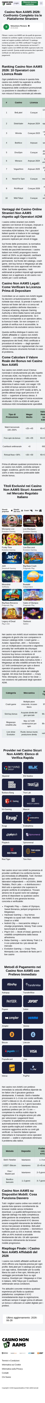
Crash (26, 510)
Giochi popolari (5, 510)
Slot (36, 510)
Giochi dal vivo (17, 510)
